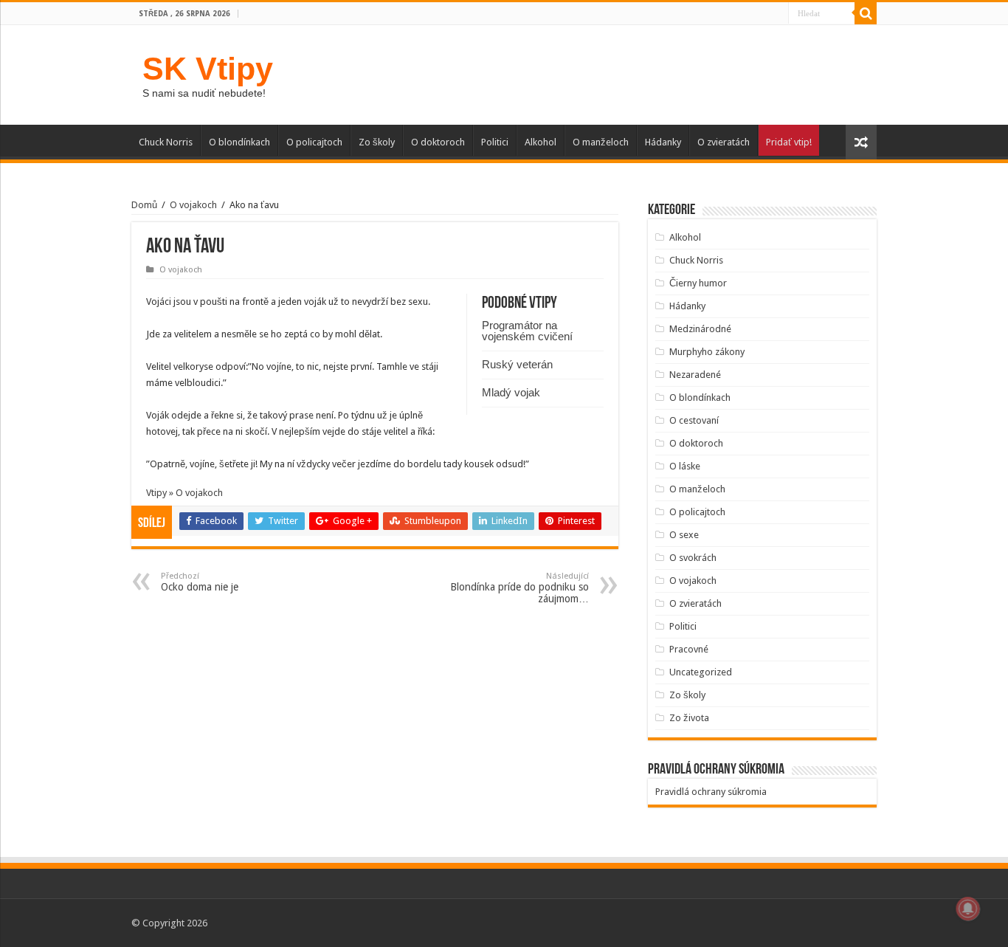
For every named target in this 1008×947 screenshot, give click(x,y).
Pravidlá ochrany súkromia (711, 791)
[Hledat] (866, 13)
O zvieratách (723, 142)
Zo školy (377, 142)
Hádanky (663, 142)
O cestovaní (694, 420)
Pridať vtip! (789, 142)
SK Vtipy (207, 68)
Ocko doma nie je (199, 582)
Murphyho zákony (707, 351)
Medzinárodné (700, 328)
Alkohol (540, 142)
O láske (684, 466)
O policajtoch (314, 142)
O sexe (684, 534)
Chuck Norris (166, 142)
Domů (144, 204)
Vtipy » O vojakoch (184, 492)
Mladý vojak (511, 392)
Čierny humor (698, 283)
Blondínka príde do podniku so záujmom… (519, 588)
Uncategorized (700, 672)
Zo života (689, 717)
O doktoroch (438, 142)
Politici (494, 142)
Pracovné (688, 649)
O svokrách (693, 557)
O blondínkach (239, 142)
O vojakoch (193, 204)
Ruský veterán (517, 364)
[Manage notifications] (968, 908)
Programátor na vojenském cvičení (527, 330)
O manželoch (601, 142)
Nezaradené (695, 374)
